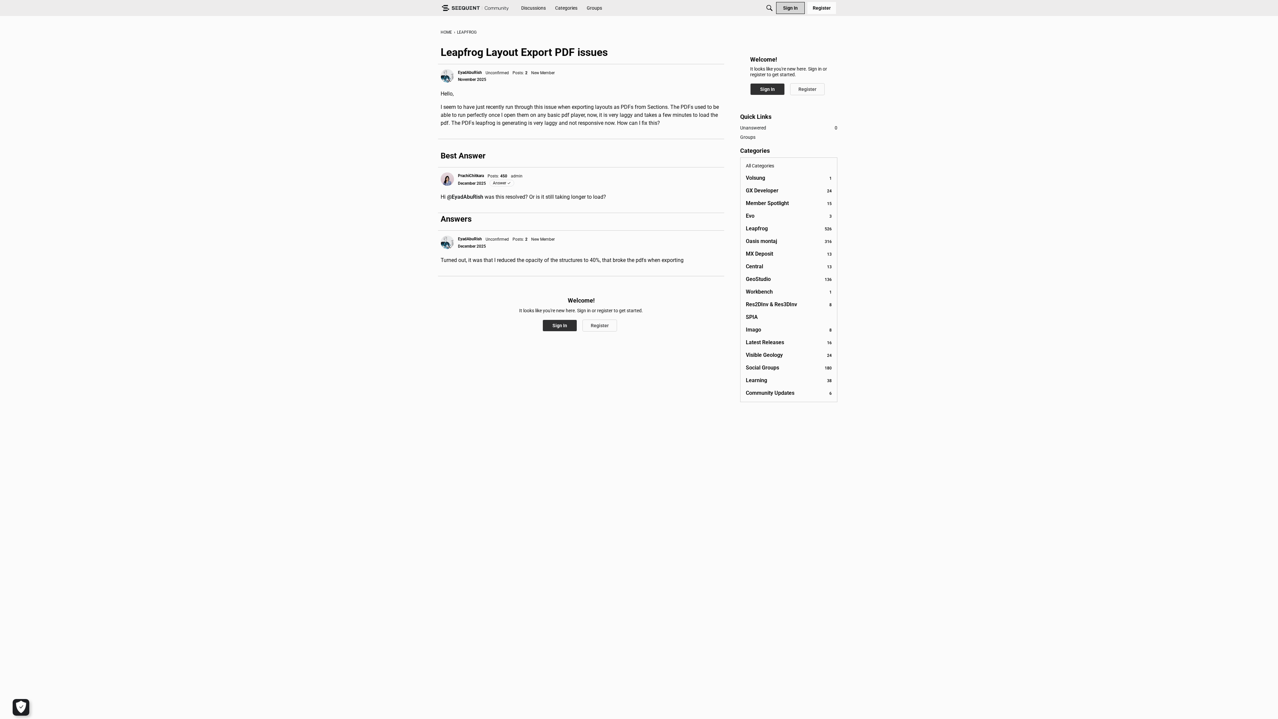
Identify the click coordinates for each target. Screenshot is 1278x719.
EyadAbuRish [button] (470, 72)
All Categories (760, 165)
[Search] (769, 8)
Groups (747, 137)
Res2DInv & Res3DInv (789, 304)
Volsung (789, 178)
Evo (789, 216)
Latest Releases (789, 342)
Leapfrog (789, 228)
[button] (447, 76)
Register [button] (600, 325)
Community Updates (789, 393)
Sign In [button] (559, 325)
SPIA (752, 317)
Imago (789, 330)
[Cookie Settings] (21, 707)
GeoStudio (789, 279)
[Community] (475, 8)
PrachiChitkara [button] (471, 175)
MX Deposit (789, 254)
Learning (789, 380)
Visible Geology (789, 355)
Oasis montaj (789, 241)
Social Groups (789, 367)
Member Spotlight (789, 203)
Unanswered (788, 127)
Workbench (789, 292)
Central (789, 266)
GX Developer (789, 190)
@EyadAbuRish (465, 197)
